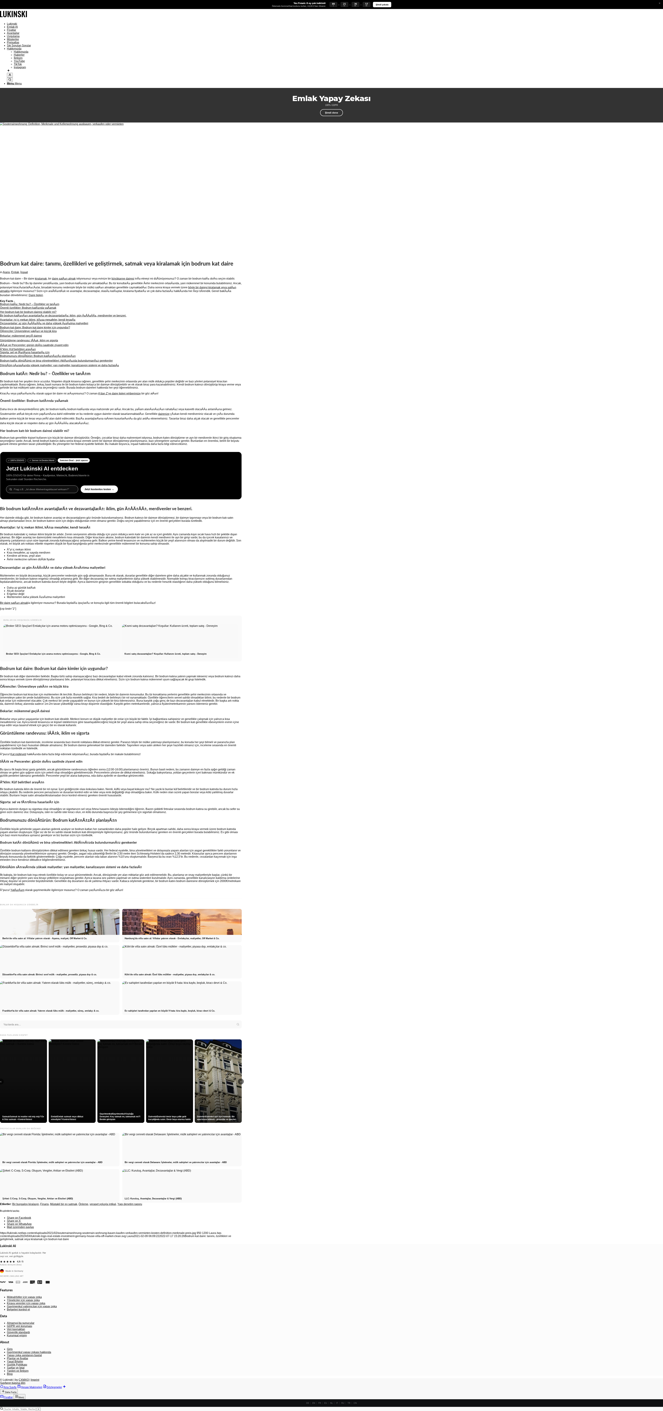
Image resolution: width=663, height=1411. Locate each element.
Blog (10, 1373)
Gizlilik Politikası (17, 1364)
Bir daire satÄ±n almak (14, 602)
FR (319, 1403)
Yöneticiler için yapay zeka (23, 1300)
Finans (44, 1204)
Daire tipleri (36, 295)
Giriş (10, 1349)
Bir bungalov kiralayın (25, 1204)
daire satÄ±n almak (64, 278)
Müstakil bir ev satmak (63, 1204)
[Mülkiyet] (13, 17)
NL (331, 1403)
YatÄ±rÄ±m (17, 890)
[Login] (10, 75)
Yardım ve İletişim (17, 1370)
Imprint (35, 1379)
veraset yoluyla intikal (103, 1204)
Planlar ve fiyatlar (17, 1358)
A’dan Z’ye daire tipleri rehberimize (119, 393)
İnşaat (24, 272)
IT (337, 1403)
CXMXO (24, 1379)
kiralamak (41, 278)
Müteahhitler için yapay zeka (24, 1297)
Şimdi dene (331, 112)
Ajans (6, 272)
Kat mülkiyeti (18, 754)
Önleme (83, 1204)
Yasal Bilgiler (15, 1361)
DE (307, 1403)
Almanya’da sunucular (20, 1323)
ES (325, 1403)
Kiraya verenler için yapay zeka (26, 1303)
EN (313, 1403)
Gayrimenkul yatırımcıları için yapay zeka (32, 1306)
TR (349, 1403)
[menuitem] (124, 23)
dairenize (164, 413)
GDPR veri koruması (19, 1326)
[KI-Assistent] (8, 71)
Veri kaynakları (16, 1329)
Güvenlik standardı (18, 1332)
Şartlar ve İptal (16, 1367)
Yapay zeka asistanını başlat (24, 1355)
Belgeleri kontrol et (18, 1309)
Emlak (15, 272)
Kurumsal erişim (17, 1335)
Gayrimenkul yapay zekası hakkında (29, 1352)
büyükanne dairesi (123, 278)
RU (342, 1403)
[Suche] (10, 79)
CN (355, 1403)
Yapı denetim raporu (129, 1204)
